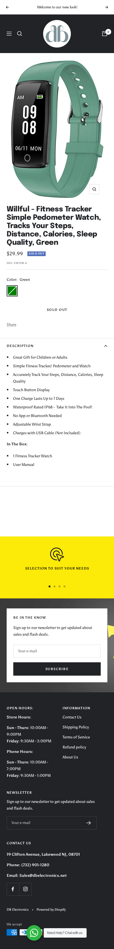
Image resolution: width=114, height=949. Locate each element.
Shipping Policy (76, 727)
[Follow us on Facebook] (13, 889)
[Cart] (104, 33)
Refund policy (74, 747)
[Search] (19, 33)
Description (20, 346)
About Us (70, 757)
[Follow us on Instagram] (25, 889)
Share (11, 324)
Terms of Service (76, 737)
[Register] (88, 823)
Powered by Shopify (51, 909)
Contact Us (72, 717)
